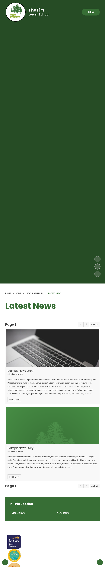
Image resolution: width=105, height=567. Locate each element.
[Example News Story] (52, 348)
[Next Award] (100, 562)
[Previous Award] (5, 562)
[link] (81, 324)
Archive (94, 324)
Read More (14, 399)
